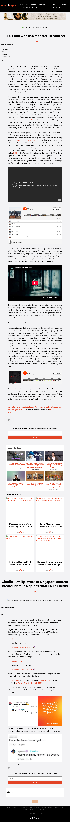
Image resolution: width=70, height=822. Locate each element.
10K (53, 532)
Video (28, 7)
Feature (3, 60)
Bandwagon (8, 5)
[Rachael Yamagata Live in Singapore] (35, 20)
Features (22, 7)
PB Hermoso (9, 44)
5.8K (23, 570)
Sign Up (64, 4)
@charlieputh (16, 661)
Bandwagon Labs (11, 807)
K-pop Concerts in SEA (32, 807)
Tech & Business (41, 4)
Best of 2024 (34, 7)
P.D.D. (15, 153)
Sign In (55, 7)
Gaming (33, 4)
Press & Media (21, 807)
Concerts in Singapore (47, 807)
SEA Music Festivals (42, 809)
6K (52, 570)
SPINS (18, 532)
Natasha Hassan (11, 47)
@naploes (15, 639)
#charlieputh (45, 680)
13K (23, 532)
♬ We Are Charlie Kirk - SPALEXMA (30, 683)
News (21, 4)
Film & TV (26, 4)
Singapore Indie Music (29, 809)
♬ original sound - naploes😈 (23, 647)
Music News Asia (59, 807)
